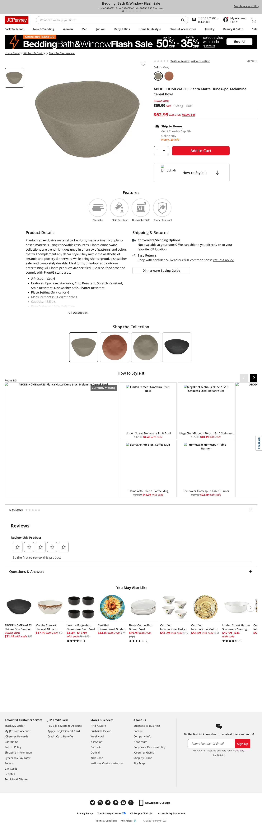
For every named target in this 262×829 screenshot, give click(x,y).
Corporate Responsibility (149, 747)
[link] (62, 439)
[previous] (244, 378)
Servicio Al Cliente (16, 779)
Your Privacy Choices (109, 813)
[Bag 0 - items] (253, 20)
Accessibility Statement (171, 813)
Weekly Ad (97, 736)
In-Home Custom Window (107, 763)
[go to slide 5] (137, 11)
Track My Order (15, 725)
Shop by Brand (142, 758)
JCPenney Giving (143, 752)
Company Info (142, 736)
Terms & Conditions (106, 820)
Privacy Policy (85, 813)
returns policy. (223, 260)
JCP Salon (96, 742)
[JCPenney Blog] (131, 802)
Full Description (78, 312)
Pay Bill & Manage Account (65, 725)
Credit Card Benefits (60, 736)
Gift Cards (11, 768)
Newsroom (140, 742)
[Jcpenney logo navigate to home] (17, 20)
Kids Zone (97, 758)
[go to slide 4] (133, 11)
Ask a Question (200, 61)
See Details (219, 755)
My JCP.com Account (17, 731)
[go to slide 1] (123, 11)
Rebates (10, 774)
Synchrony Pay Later (17, 758)
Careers (138, 731)
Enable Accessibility (246, 6)
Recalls (9, 763)
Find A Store (98, 725)
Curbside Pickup (101, 731)
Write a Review (180, 61)
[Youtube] (124, 802)
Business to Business (147, 725)
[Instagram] (101, 802)
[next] (253, 378)
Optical (95, 752)
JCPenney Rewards (16, 736)
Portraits (96, 747)
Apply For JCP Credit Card (64, 731)
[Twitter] (93, 802)
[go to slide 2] (127, 11)
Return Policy (13, 747)
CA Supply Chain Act (141, 813)
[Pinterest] (116, 802)
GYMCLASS (188, 115)
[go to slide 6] (140, 11)
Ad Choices (127, 820)
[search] (184, 20)
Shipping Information (18, 752)
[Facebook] (108, 802)
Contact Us (11, 742)
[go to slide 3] (130, 11)
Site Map (139, 763)
